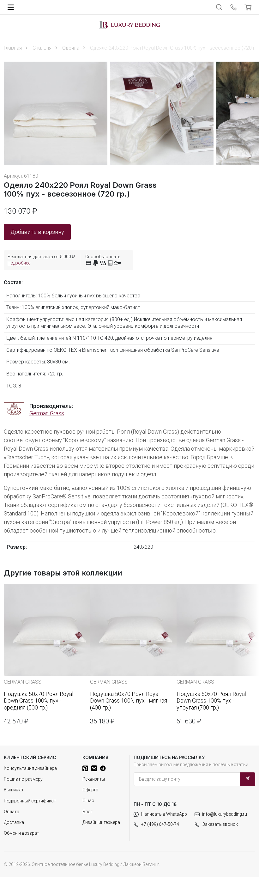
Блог (87, 811)
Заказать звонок (220, 824)
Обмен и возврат (21, 833)
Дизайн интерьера (101, 822)
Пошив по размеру (23, 779)
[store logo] (129, 24)
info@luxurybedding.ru (224, 814)
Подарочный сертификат (30, 800)
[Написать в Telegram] (102, 768)
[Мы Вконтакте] (94, 768)
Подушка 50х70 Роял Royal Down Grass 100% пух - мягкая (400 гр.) (128, 701)
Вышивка (13, 789)
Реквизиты (93, 779)
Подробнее (19, 262)
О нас (88, 800)
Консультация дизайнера (30, 768)
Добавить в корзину (37, 231)
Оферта (90, 789)
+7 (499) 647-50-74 (160, 824)
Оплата (11, 811)
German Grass (46, 413)
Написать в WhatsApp (164, 814)
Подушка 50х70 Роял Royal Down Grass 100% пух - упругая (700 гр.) (211, 701)
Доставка (14, 822)
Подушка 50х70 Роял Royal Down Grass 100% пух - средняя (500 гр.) (38, 701)
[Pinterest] (85, 768)
